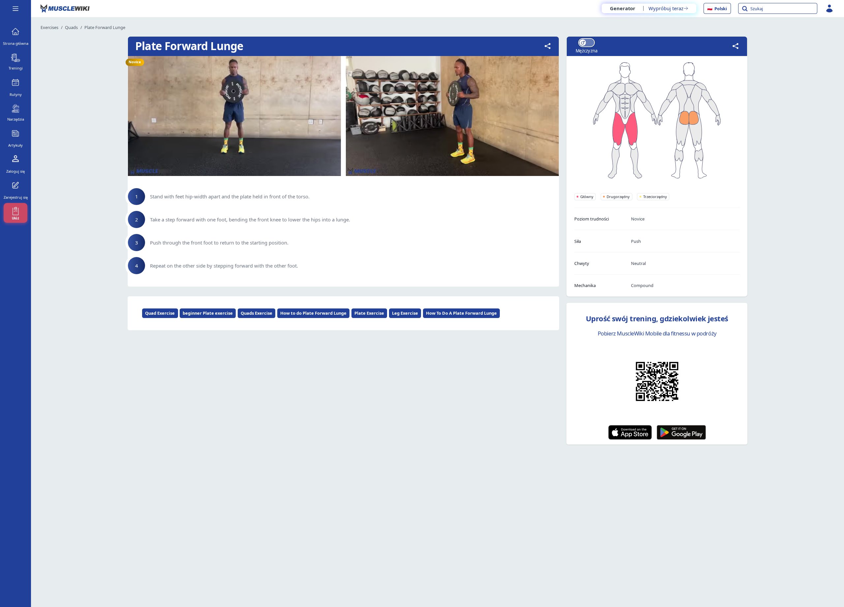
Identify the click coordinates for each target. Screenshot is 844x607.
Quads (71, 27)
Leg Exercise (405, 313)
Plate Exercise (369, 313)
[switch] (586, 42)
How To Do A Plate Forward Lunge (461, 313)
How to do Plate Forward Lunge (313, 313)
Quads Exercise (256, 313)
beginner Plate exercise (208, 313)
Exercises (49, 27)
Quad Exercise (160, 313)
